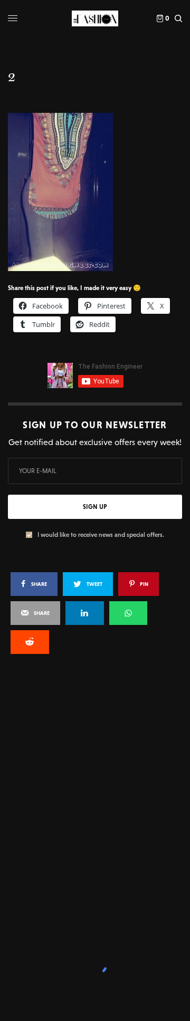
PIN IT (100, 191)
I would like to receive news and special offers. (100, 535)
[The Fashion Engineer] (95, 18)
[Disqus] (95, 804)
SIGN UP (95, 506)
